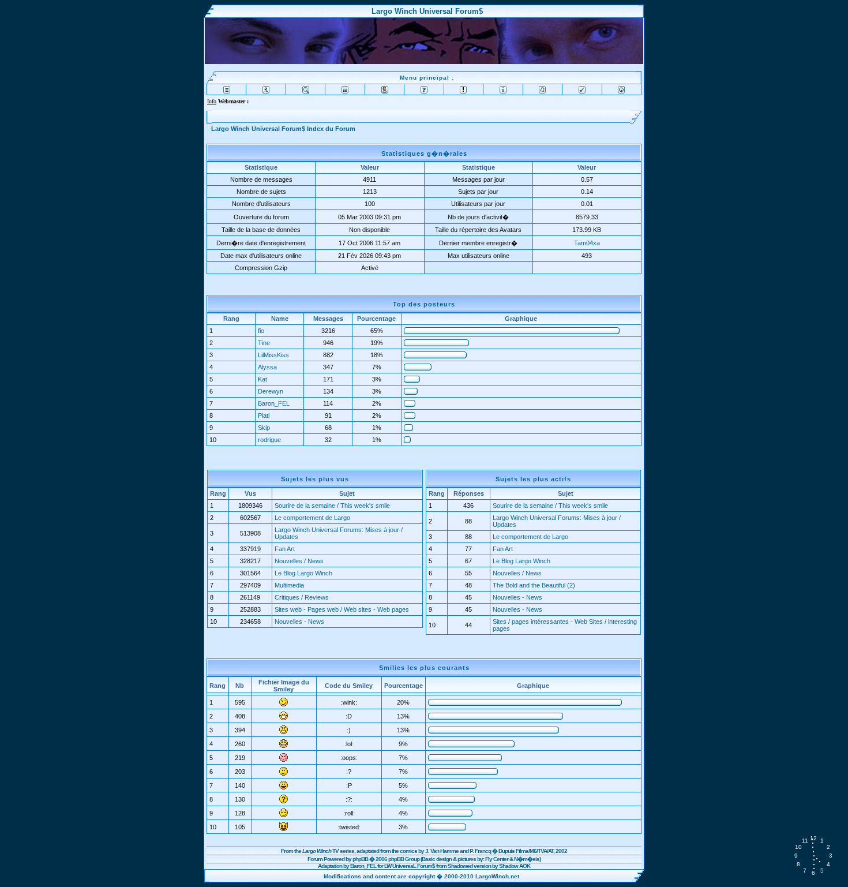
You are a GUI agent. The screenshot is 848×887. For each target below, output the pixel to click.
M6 (533, 851)
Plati (263, 415)
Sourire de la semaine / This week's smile (332, 505)
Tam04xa (587, 242)
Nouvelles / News (299, 560)
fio (261, 330)
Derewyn (270, 391)
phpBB (360, 859)
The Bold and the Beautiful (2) (534, 585)
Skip (264, 427)
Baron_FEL (274, 403)
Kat (262, 379)
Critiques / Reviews (302, 597)
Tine (264, 342)
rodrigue (269, 439)
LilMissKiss (273, 354)
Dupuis (506, 851)
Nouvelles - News (299, 621)
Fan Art (285, 548)
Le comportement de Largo (312, 517)
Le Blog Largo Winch (303, 573)
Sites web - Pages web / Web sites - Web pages (342, 609)
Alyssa (267, 367)
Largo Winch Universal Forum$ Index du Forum (283, 128)
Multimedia (289, 585)
